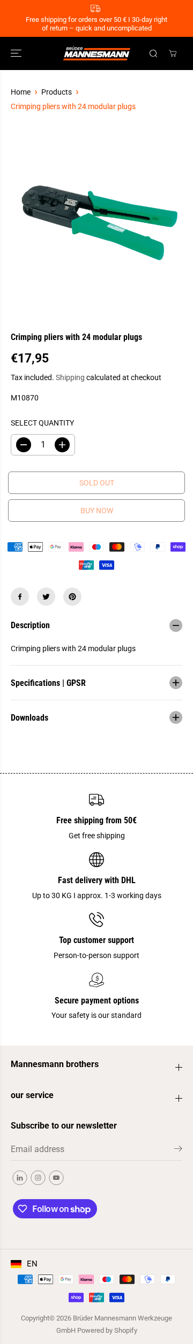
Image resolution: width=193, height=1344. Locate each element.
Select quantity (42, 423)
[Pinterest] (72, 597)
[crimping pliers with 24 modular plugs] (96, 221)
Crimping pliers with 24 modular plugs (73, 106)
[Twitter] (46, 597)
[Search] (153, 53)
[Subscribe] (178, 1150)
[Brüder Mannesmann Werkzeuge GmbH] (96, 53)
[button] (17, 53)
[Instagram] (38, 1178)
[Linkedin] (20, 1178)
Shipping (70, 377)
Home (21, 92)
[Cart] (172, 53)
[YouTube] (56, 1178)
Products (56, 92)
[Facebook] (20, 597)
